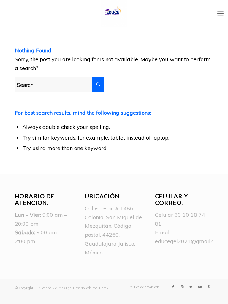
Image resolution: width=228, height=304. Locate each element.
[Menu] (220, 13)
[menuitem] (143, 287)
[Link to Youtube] (199, 286)
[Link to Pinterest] (208, 286)
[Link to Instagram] (182, 286)
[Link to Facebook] (173, 286)
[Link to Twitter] (190, 286)
